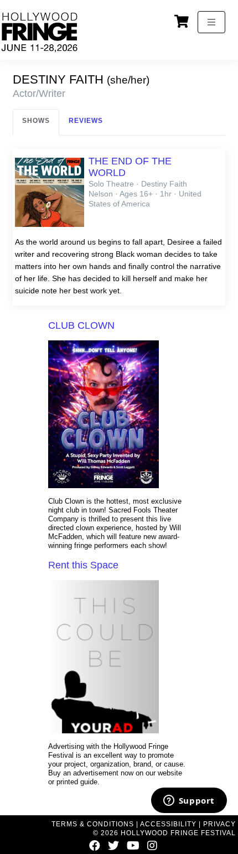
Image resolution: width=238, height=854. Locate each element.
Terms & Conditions (92, 824)
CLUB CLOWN (81, 325)
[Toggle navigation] (211, 22)
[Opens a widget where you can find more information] (189, 801)
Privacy (219, 824)
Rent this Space (83, 565)
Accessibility (168, 824)
